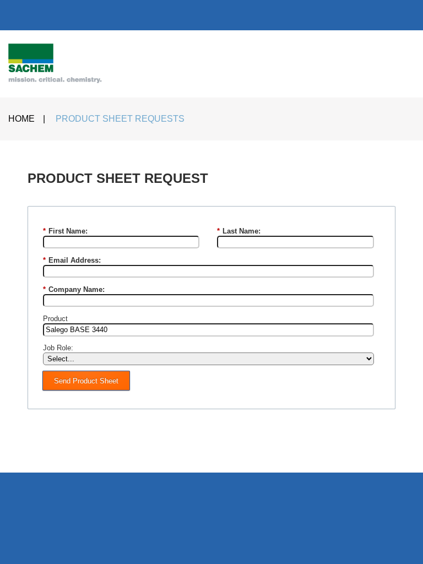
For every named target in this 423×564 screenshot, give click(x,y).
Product (55, 318)
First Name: (65, 231)
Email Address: (72, 260)
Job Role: (58, 348)
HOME (21, 118)
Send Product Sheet (86, 381)
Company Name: (74, 289)
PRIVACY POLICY (273, 453)
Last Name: (239, 231)
